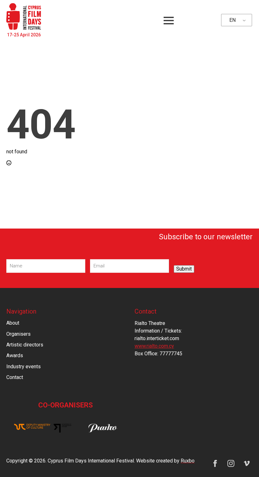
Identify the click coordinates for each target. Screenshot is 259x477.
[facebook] (215, 463)
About (12, 323)
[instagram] (231, 463)
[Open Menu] (169, 20)
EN (232, 20)
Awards (14, 355)
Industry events (23, 367)
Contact (14, 377)
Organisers (18, 334)
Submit (184, 269)
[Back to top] (243, 461)
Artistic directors (24, 345)
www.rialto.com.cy (154, 346)
